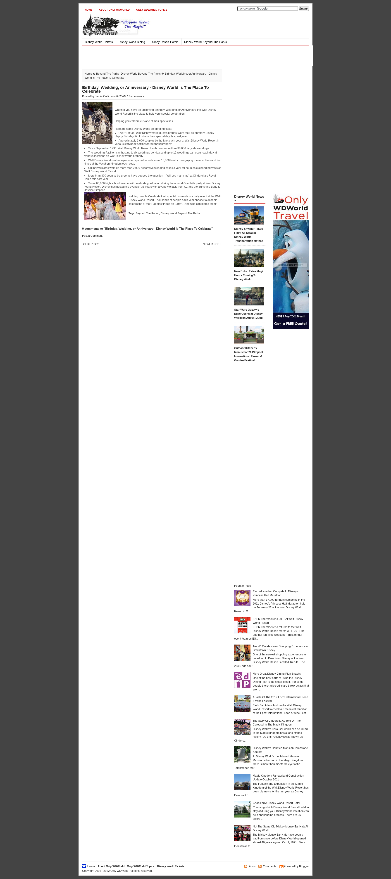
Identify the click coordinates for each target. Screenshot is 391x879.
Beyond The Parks (107, 73)
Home (88, 9)
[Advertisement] (191, 55)
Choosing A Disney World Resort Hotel (276, 803)
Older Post (92, 244)
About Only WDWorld (114, 9)
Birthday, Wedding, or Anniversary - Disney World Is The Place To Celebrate (145, 89)
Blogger (304, 866)
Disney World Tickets (99, 42)
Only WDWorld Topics (151, 9)
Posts (252, 866)
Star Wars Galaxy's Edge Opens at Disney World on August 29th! (248, 313)
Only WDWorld (119, 870)
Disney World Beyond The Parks (205, 42)
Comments (269, 866)
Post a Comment (92, 235)
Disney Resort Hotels (165, 42)
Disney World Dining (132, 42)
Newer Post (212, 244)
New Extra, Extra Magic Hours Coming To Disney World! (249, 275)
